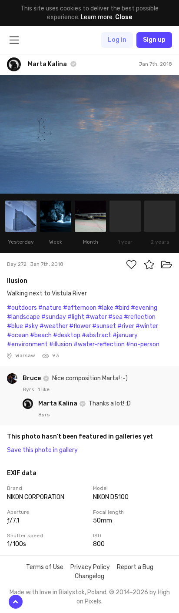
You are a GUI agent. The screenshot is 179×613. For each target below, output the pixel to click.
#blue (15, 326)
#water (96, 317)
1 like (44, 389)
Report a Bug (135, 567)
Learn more (97, 17)
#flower (80, 326)
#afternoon (79, 308)
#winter (147, 326)
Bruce (32, 378)
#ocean (18, 335)
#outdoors (22, 308)
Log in (117, 40)
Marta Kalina (58, 403)
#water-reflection (99, 344)
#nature (50, 308)
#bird (122, 308)
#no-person (142, 344)
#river (125, 326)
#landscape (23, 317)
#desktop (66, 335)
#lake (105, 308)
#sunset (104, 326)
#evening (144, 308)
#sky (31, 326)
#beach (41, 335)
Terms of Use (44, 567)
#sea (115, 317)
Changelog (89, 576)
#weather (54, 326)
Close (123, 17)
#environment (27, 344)
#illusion (60, 344)
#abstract (96, 335)
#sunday (53, 317)
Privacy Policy (90, 567)
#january (125, 335)
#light (75, 317)
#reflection (140, 317)
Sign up (154, 40)
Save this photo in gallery (42, 450)
